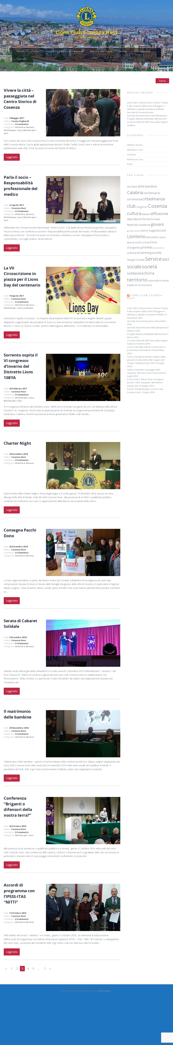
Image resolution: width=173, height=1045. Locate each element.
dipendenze (134, 219)
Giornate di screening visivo (140, 112)
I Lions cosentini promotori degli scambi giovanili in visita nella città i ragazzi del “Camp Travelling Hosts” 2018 (146, 360)
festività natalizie (138, 225)
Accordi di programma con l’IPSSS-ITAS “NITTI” (19, 893)
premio (146, 247)
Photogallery (142, 51)
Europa (155, 219)
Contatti (22, 59)
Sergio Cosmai (136, 260)
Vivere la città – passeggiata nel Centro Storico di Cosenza (20, 98)
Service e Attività (72, 51)
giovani (157, 224)
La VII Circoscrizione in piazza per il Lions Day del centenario (22, 276)
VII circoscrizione (143, 285)
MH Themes (105, 991)
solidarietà (135, 273)
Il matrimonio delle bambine (17, 714)
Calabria (135, 192)
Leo (163, 230)
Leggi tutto (11, 157)
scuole (157, 252)
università (153, 280)
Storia (149, 273)
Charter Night (17, 443)
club (131, 206)
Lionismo (28, 308)
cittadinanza (153, 199)
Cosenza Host (18, 208)
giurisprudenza (133, 231)
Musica (130, 242)
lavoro (145, 230)
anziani (132, 186)
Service (153, 258)
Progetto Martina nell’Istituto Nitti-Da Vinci (147, 118)
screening (144, 252)
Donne (146, 219)
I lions (35, 51)
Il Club (50, 51)
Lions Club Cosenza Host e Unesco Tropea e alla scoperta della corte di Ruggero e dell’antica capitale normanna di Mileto (147, 105)
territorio (137, 279)
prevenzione (158, 248)
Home (20, 51)
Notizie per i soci (101, 51)
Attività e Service (24, 127)
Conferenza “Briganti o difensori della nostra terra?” (18, 806)
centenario (152, 193)
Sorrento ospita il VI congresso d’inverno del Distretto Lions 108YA (21, 366)
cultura (134, 213)
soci (165, 259)
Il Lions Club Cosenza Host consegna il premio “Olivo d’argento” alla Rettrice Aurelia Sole (145, 382)
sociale (134, 266)
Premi (123, 51)
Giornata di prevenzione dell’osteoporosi (147, 115)
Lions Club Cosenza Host (144, 297)
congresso (141, 206)
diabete (146, 214)
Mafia (149, 237)
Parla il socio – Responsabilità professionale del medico (21, 185)
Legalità (154, 230)
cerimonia (134, 199)
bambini (151, 186)
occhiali (145, 242)
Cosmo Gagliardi (20, 121)
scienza (131, 253)
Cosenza (157, 206)
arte (141, 186)
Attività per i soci (13, 130)
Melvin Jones (159, 237)
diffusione (159, 213)
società (149, 266)
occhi (138, 242)
